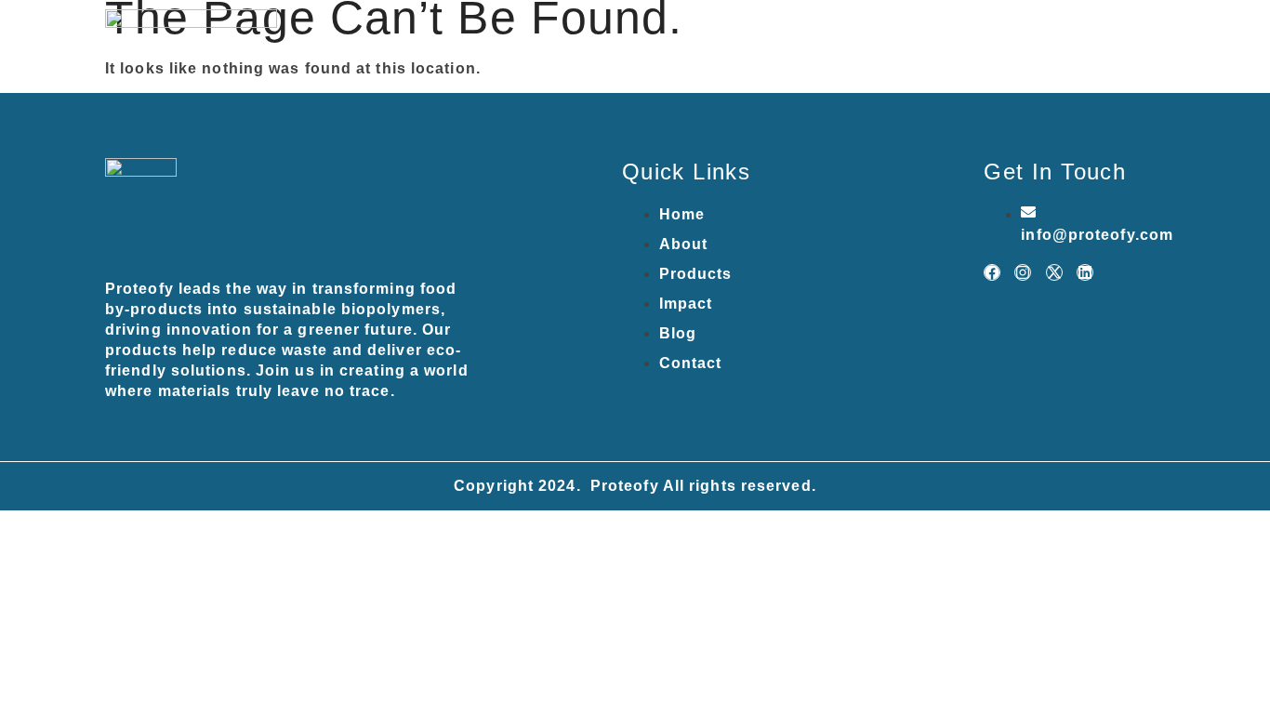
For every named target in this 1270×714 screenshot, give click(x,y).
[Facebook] (992, 272)
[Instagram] (1022, 272)
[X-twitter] (1054, 272)
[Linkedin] (1085, 272)
